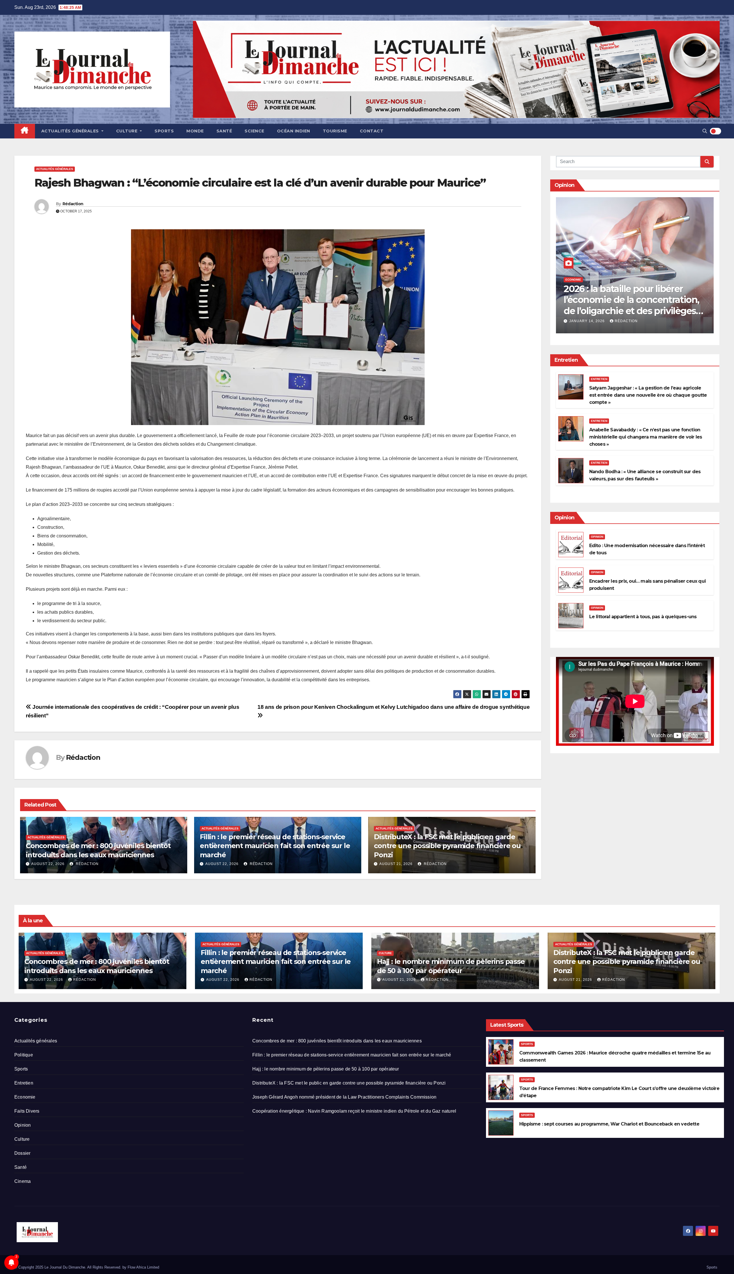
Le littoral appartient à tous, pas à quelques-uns (643, 616)
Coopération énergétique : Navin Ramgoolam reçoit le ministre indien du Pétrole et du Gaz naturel (354, 1111)
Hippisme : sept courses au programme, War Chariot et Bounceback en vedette (609, 1124)
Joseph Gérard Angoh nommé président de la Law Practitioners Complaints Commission (344, 1097)
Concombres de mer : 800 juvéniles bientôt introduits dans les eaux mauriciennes (337, 1040)
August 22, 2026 (48, 864)
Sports (164, 131)
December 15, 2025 (589, 321)
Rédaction (73, 203)
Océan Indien (293, 131)
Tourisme (335, 131)
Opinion (597, 536)
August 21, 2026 (396, 864)
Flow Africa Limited (143, 1267)
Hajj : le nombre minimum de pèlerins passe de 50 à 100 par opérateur (325, 1068)
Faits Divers (26, 1111)
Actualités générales (70, 131)
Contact (372, 131)
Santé (224, 131)
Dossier (22, 1153)
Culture (127, 131)
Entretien (599, 379)
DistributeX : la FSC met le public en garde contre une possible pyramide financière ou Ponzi (447, 846)
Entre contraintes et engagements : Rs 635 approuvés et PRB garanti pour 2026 (630, 305)
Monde (195, 131)
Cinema (22, 1181)
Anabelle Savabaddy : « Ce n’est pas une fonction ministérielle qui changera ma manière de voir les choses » (645, 437)
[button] (704, 131)
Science (254, 131)
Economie (573, 279)
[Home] (24, 131)
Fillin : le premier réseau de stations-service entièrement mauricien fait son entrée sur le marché (275, 846)
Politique (23, 1054)
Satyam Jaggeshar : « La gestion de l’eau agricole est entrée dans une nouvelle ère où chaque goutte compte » (648, 395)
